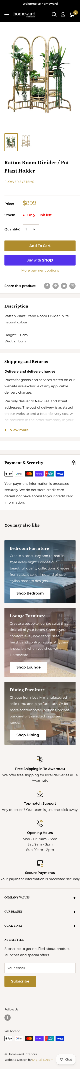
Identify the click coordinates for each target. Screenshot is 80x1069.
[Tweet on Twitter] (64, 286)
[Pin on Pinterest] (55, 286)
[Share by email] (72, 286)
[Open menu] (6, 14)
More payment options (40, 270)
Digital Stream (43, 1059)
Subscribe (20, 981)
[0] (72, 14)
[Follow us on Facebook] (7, 1017)
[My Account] (63, 14)
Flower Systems (19, 182)
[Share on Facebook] (47, 286)
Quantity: (12, 229)
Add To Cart (40, 246)
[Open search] (54, 14)
